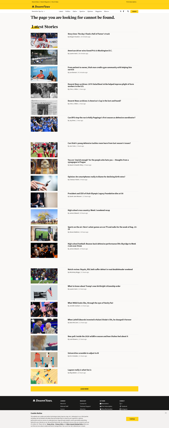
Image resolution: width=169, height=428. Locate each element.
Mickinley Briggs (75, 272)
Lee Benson (73, 72)
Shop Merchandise (107, 409)
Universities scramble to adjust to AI (83, 353)
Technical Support (85, 406)
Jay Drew (72, 120)
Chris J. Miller (74, 89)
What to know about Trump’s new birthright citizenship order (94, 286)
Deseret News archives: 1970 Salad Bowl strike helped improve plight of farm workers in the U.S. (101, 85)
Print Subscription (107, 406)
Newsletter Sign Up (37, 11)
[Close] (166, 413)
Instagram (124, 409)
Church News (54, 2)
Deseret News (35, 2)
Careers (62, 409)
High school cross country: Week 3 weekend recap (89, 210)
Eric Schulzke (74, 356)
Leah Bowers (74, 339)
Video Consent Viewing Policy (74, 424)
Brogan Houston (75, 37)
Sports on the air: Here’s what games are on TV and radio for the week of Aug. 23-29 (102, 228)
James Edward (74, 213)
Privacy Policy (59, 424)
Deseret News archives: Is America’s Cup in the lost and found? (94, 101)
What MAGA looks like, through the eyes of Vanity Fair (90, 303)
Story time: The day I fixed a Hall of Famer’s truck (89, 34)
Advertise (82, 409)
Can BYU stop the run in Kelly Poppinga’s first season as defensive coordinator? (101, 117)
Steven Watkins (74, 232)
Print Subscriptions (131, 2)
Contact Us (83, 403)
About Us (63, 403)
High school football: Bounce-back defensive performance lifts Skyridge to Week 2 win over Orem (102, 244)
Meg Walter (73, 373)
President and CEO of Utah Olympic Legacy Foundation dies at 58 (95, 193)
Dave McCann (74, 323)
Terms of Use (50, 424)
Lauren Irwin (73, 54)
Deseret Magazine (45, 2)
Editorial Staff (64, 406)
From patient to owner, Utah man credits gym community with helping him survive (100, 68)
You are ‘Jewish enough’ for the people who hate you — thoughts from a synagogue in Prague (98, 161)
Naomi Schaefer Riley (76, 165)
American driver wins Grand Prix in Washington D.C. (90, 50)
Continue (132, 419)
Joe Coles (73, 146)
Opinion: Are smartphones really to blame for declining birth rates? (96, 176)
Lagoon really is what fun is (79, 370)
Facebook (124, 406)
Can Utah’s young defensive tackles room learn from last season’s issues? (99, 143)
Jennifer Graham (75, 306)
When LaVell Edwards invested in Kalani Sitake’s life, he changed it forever (99, 319)
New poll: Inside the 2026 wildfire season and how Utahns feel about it (98, 336)
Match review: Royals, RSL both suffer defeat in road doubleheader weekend (100, 269)
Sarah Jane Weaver (76, 196)
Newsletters (105, 403)
